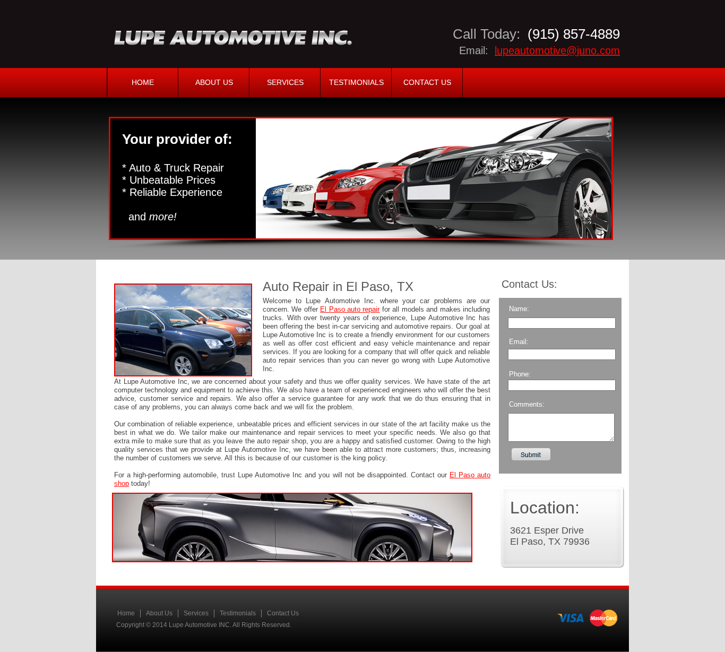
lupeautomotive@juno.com (557, 50)
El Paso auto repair (349, 309)
